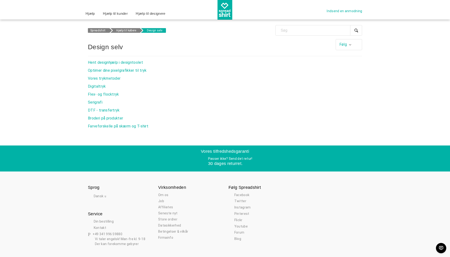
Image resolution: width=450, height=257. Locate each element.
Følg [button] (343, 44)
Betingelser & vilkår (173, 231)
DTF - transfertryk (104, 110)
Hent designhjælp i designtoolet (115, 62)
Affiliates (165, 207)
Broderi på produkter (105, 118)
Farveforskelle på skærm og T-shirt (118, 126)
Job (161, 201)
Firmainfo (165, 237)
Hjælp (90, 13)
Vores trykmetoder (104, 78)
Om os (163, 195)
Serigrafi (95, 102)
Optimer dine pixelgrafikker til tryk (117, 70)
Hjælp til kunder (115, 13)
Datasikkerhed (169, 225)
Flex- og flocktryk (103, 94)
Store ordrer (167, 219)
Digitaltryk (97, 86)
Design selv (155, 30)
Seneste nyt (168, 213)
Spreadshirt (98, 30)
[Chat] (441, 248)
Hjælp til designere (150, 13)
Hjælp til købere (126, 30)
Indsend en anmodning (344, 11)
